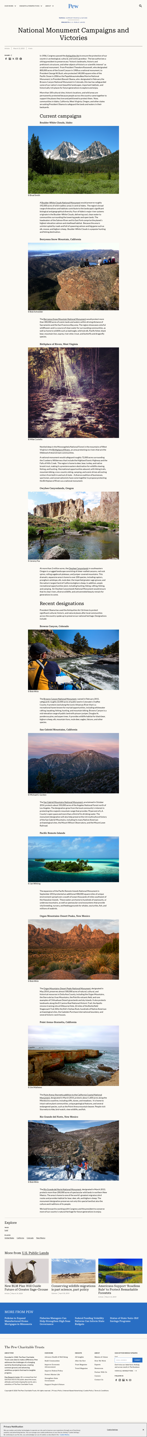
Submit (137, 1360)
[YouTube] (130, 1380)
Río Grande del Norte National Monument (62, 1189)
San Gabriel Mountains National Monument (63, 802)
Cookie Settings (112, 1430)
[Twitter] (127, 1380)
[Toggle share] (141, 53)
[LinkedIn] (123, 1380)
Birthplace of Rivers (61, 449)
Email (116, 1356)
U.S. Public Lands (35, 1253)
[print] (20, 58)
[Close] (143, 1429)
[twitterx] (13, 58)
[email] (16, 58)
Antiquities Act (72, 55)
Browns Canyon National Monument (60, 699)
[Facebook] (116, 1380)
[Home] (24, 1347)
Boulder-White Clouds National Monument (60, 202)
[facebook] (6, 58)
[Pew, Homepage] (73, 6)
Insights (78, 1353)
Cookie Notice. (65, 1435)
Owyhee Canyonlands (78, 568)
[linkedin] (9, 58)
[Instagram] (119, 1380)
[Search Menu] (140, 6)
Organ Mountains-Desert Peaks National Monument (67, 988)
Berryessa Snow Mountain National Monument (65, 319)
